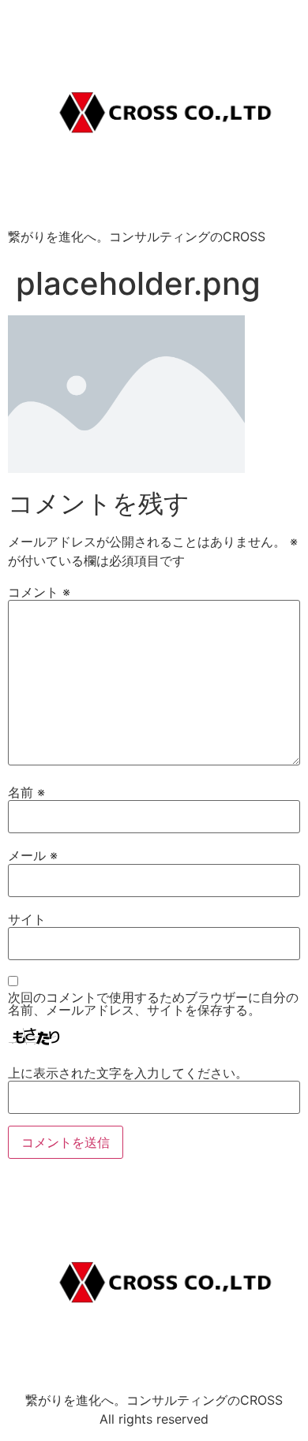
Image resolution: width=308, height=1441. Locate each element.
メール (33, 855)
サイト (27, 919)
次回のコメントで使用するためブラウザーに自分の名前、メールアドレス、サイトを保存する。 (153, 1003)
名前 (26, 792)
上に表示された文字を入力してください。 (128, 1073)
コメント (39, 592)
